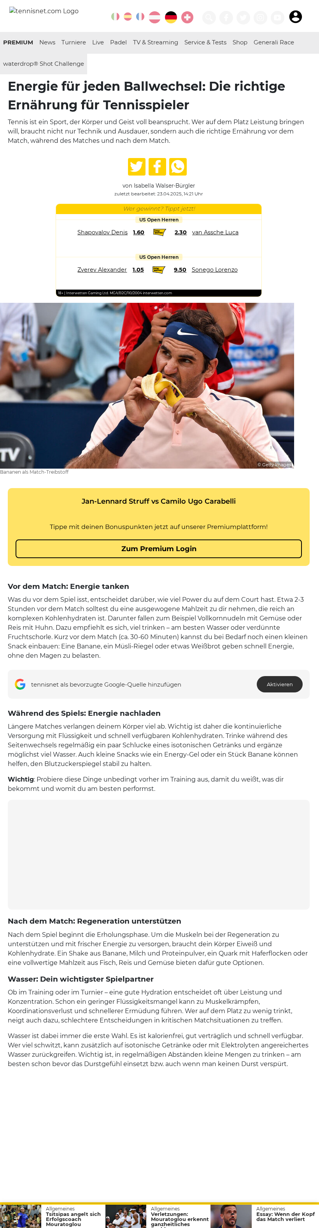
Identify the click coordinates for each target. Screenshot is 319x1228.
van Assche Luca (215, 232)
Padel (118, 42)
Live (98, 42)
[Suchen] (209, 18)
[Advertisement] (158, 854)
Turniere (73, 42)
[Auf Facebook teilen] (157, 167)
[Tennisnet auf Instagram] (260, 18)
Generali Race (274, 42)
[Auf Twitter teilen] (136, 167)
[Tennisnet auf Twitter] (243, 18)
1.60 (138, 232)
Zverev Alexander (102, 269)
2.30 (181, 232)
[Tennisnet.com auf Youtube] (277, 18)
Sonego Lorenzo (215, 269)
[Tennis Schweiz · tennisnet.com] (187, 17)
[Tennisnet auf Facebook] (226, 18)
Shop (240, 42)
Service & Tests (205, 42)
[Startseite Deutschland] (44, 10)
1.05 (138, 269)
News (47, 42)
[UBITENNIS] (115, 16)
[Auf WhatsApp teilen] (178, 167)
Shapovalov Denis (102, 232)
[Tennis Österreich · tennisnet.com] (154, 17)
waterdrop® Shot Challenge (43, 63)
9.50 (180, 269)
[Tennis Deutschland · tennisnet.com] (171, 17)
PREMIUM (18, 42)
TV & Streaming (155, 42)
